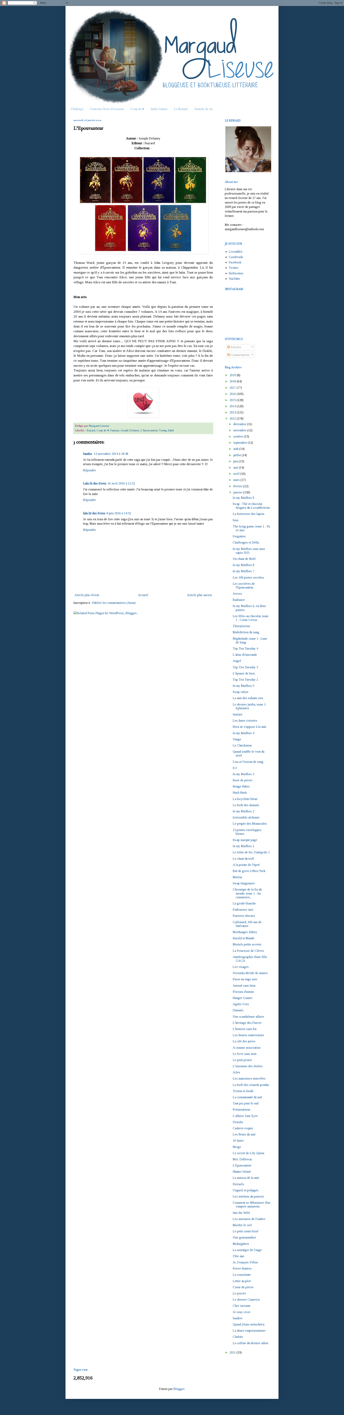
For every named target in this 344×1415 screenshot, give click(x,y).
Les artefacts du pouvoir (248, 1196)
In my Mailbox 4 (243, 733)
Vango (237, 739)
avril (236, 473)
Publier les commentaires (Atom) (114, 602)
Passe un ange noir (245, 979)
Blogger (178, 1389)
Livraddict (235, 251)
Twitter (233, 267)
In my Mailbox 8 (243, 565)
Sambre (237, 1318)
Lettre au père (242, 1281)
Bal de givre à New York (249, 871)
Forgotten (239, 536)
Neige (237, 1147)
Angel (237, 661)
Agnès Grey (241, 1004)
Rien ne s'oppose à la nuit (249, 726)
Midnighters (241, 1243)
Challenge (77, 109)
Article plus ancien (199, 595)
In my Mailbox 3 (243, 774)
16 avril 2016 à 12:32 (121, 483)
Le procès (239, 1293)
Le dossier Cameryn (246, 1299)
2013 (233, 412)
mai (235, 467)
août (235, 448)
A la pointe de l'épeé (246, 864)
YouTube (234, 278)
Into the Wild (241, 1212)
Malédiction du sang (246, 632)
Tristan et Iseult (243, 1091)
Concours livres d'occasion (107, 109)
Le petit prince (242, 1060)
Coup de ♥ (137, 109)
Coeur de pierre (243, 1287)
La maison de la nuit (246, 1177)
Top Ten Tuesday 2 (245, 679)
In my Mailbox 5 (243, 685)
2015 (233, 400)
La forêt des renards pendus (251, 1085)
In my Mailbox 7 (243, 571)
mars (236, 479)
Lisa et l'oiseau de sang (248, 761)
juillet (237, 455)
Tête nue (238, 1256)
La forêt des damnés (246, 805)
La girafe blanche (244, 903)
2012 (233, 418)
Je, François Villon (245, 1262)
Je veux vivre (241, 1312)
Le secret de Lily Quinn (248, 1153)
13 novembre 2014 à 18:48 (111, 453)
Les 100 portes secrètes (248, 577)
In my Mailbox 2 (243, 811)
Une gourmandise (244, 1237)
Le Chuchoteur (242, 745)
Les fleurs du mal (244, 1134)
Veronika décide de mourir (250, 973)
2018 (233, 381)
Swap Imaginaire (244, 883)
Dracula (238, 1122)
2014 (233, 406)
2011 (233, 1352)
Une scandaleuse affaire (248, 1016)
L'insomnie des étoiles (248, 1066)
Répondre (89, 470)
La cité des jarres (244, 1041)
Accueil (143, 595)
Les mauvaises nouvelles (249, 1078)
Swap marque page (245, 840)
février (237, 486)
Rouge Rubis (241, 786)
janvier (237, 492)
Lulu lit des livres (94, 483)
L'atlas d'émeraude (245, 654)
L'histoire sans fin (244, 1029)
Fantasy (114, 430)
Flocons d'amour (243, 991)
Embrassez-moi (243, 909)
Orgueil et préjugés (245, 1190)
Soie (235, 520)
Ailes (236, 1072)
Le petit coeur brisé (245, 1231)
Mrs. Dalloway (242, 1159)
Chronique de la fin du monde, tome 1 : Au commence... (247, 893)
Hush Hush (240, 792)
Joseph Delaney (130, 430)
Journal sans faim (244, 985)
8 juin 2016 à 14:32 (119, 513)
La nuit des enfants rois (248, 698)
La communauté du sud (247, 1097)
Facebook (235, 262)
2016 (233, 394)
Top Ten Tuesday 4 (245, 648)
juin (235, 461)
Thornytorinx (241, 626)
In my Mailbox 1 (243, 846)
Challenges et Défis (246, 542)
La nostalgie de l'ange (247, 1250)
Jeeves (237, 593)
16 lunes (238, 1140)
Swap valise (240, 692)
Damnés (238, 1010)
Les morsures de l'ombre (249, 1219)
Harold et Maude (243, 938)
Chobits (238, 1336)
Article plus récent (86, 595)
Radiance (239, 599)
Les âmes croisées (245, 720)
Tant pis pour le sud (245, 1103)
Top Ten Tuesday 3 (245, 667)
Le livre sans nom (244, 1053)
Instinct (237, 714)
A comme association (246, 1047)
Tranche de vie (203, 109)
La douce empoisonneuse (249, 1330)
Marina (237, 877)
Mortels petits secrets (247, 944)
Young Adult (166, 430)
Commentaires (240, 355)
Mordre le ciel (242, 1225)
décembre (239, 424)
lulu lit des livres (94, 513)
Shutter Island (241, 1171)
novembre (239, 430)
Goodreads (236, 257)
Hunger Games (242, 998)
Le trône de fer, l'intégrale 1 (251, 852)
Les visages (241, 967)
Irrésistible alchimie (246, 817)
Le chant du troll (243, 858)
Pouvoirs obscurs (244, 915)
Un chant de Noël (244, 558)
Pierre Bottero (242, 1268)
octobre (238, 436)
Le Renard (181, 109)
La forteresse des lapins (248, 514)
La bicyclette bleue (245, 799)
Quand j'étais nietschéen (248, 1324)
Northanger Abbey (245, 932)
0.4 (234, 768)
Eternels (238, 1184)
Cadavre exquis (243, 1128)
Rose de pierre (242, 780)
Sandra (88, 453)
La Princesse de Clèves (248, 950)
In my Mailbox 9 (243, 497)
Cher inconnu (241, 1305)
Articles (235, 347)
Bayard (91, 430)
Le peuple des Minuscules (250, 823)
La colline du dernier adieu (250, 1343)
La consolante (242, 1274)
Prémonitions (241, 1109)
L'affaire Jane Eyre (245, 1116)
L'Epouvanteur (149, 430)
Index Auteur (159, 109)
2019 (233, 375)
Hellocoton (236, 273)
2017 (233, 387)
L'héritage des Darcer (247, 1022)
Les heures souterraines (248, 1035)
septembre (240, 442)
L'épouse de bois (244, 673)
